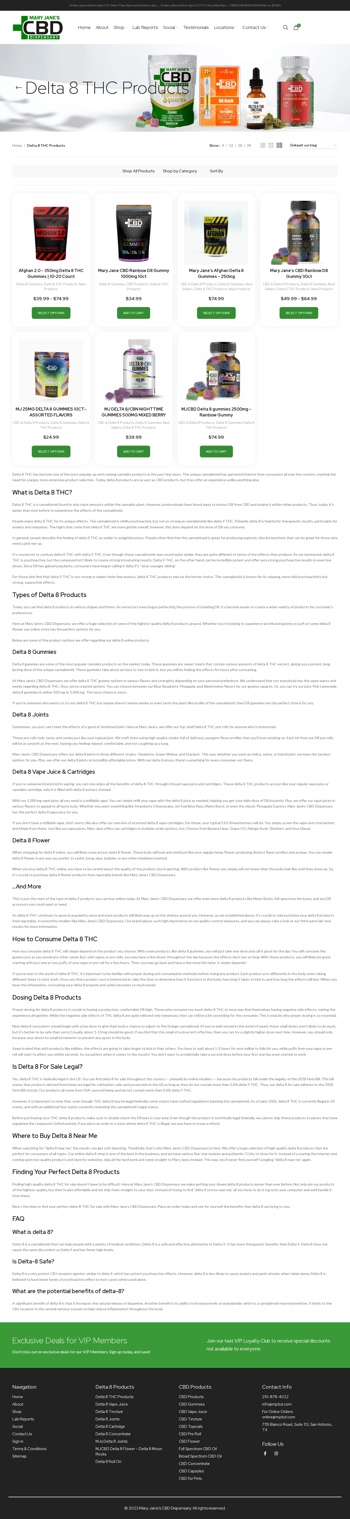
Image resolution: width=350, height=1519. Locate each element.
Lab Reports (23, 1419)
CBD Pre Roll (190, 1434)
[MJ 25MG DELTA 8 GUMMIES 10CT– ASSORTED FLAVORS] (51, 371)
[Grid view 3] (271, 145)
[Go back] (18, 88)
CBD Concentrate (194, 1463)
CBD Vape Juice (193, 1411)
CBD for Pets (190, 1478)
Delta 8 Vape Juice (112, 1404)
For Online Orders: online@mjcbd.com (278, 1414)
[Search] (286, 27)
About (17, 1404)
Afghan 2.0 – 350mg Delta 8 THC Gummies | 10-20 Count (51, 273)
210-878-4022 (275, 1396)
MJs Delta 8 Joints (111, 1441)
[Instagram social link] (276, 1453)
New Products (239, 289)
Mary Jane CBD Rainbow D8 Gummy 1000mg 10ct (133, 273)
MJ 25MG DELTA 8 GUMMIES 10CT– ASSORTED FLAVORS (51, 411)
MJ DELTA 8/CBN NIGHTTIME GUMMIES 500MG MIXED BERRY (133, 411)
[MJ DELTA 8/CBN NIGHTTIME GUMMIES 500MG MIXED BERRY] (134, 371)
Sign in (17, 1441)
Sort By (216, 171)
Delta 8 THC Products (60, 284)
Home (17, 145)
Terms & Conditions (29, 1448)
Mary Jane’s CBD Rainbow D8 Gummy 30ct (299, 273)
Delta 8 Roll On (108, 1461)
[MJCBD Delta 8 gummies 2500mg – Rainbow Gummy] (216, 371)
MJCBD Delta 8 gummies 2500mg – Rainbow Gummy (216, 411)
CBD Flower (189, 1441)
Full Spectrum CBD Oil (198, 1448)
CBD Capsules (191, 1471)
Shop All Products (138, 171)
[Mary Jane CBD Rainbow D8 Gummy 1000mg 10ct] (134, 233)
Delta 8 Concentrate (113, 1434)
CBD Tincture (190, 1419)
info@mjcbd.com (277, 1404)
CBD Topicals (190, 1426)
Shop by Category (180, 171)
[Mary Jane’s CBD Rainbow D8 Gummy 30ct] (299, 233)
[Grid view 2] (263, 145)
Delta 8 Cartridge (110, 1426)
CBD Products (137, 284)
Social (17, 1426)
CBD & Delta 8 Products (198, 284)
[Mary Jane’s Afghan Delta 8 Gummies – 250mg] (216, 233)
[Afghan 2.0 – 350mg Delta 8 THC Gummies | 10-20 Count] (51, 233)
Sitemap (19, 1456)
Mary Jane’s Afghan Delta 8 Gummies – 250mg (216, 273)
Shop (17, 1411)
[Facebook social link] (265, 1453)
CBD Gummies (191, 1404)
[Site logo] (38, 27)
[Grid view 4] (279, 145)
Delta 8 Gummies (29, 284)
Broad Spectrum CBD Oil (200, 1456)
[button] (133, 313)
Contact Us (22, 1434)
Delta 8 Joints (107, 1419)
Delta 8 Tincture (109, 1411)
